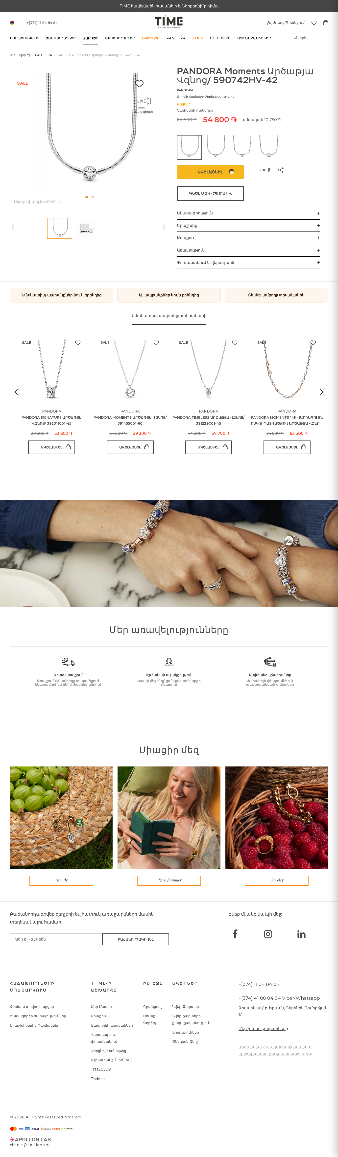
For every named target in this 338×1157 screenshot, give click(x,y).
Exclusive (220, 38)
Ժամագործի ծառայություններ (38, 1016)
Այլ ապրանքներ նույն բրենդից (169, 295)
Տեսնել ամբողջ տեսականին (276, 295)
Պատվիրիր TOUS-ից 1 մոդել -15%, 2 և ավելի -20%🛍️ (169, 6)
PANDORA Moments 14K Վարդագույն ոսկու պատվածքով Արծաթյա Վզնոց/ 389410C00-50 (287, 421)
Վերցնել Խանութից (108, 1051)
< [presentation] (13, 227)
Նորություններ (185, 1032)
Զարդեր (90, 38)
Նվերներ (151, 38)
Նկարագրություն (195, 213)
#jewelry (276, 880)
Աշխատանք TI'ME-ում (111, 1060)
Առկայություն (191, 250)
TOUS (198, 38)
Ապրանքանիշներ (254, 38)
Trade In (98, 1079)
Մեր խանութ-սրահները (263, 1028)
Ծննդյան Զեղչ (185, 1041)
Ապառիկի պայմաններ (112, 1025)
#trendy (61, 880)
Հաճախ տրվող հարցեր (32, 1006)
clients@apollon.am (30, 1145)
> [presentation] (164, 227)
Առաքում (186, 237)
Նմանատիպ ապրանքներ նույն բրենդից (62, 295)
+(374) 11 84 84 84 (259, 984)
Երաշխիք (187, 225)
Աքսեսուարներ (120, 38)
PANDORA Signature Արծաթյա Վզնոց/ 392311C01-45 (52, 420)
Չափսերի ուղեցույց (195, 110)
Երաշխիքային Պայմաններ (34, 1025)
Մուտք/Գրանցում (288, 22)
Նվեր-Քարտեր (185, 1006)
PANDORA (176, 38)
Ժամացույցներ (61, 38)
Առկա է (183, 104)
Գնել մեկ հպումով (210, 193)
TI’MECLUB (101, 1069)
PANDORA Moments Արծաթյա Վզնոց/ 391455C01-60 (130, 420)
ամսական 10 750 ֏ (261, 119)
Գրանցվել (152, 1006)
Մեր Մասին (101, 1006)
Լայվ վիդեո (144, 112)
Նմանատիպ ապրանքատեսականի (169, 315)
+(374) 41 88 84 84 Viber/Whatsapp (279, 998)
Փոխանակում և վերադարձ (205, 262)
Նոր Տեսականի (24, 38)
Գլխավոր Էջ (20, 55)
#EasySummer (169, 880)
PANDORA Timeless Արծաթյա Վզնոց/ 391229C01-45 (208, 420)
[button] (87, 197)
